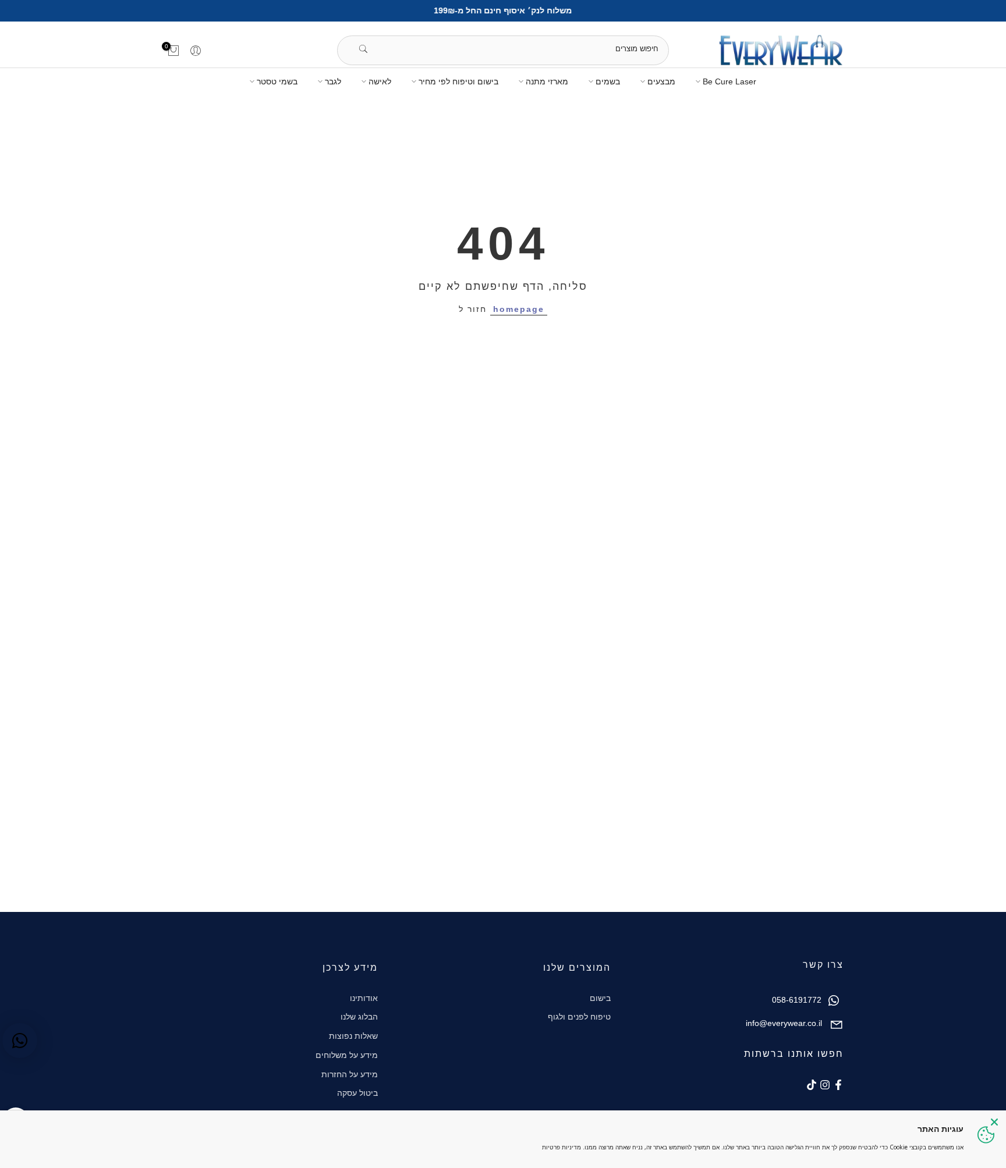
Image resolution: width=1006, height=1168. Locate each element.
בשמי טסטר (277, 81)
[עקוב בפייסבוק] (838, 1085)
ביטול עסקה (357, 1093)
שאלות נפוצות (353, 1036)
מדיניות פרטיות (561, 1147)
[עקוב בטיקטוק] (811, 1085)
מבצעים (661, 81)
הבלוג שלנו (359, 1016)
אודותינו (364, 998)
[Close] (994, 1122)
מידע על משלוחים (347, 1055)
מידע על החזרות (349, 1074)
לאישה (380, 81)
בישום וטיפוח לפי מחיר (458, 81)
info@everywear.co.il (784, 1023)
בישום (600, 998)
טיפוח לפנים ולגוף (579, 1016)
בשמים (608, 81)
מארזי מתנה (547, 81)
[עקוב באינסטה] (825, 1085)
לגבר (333, 81)
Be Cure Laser (729, 81)
